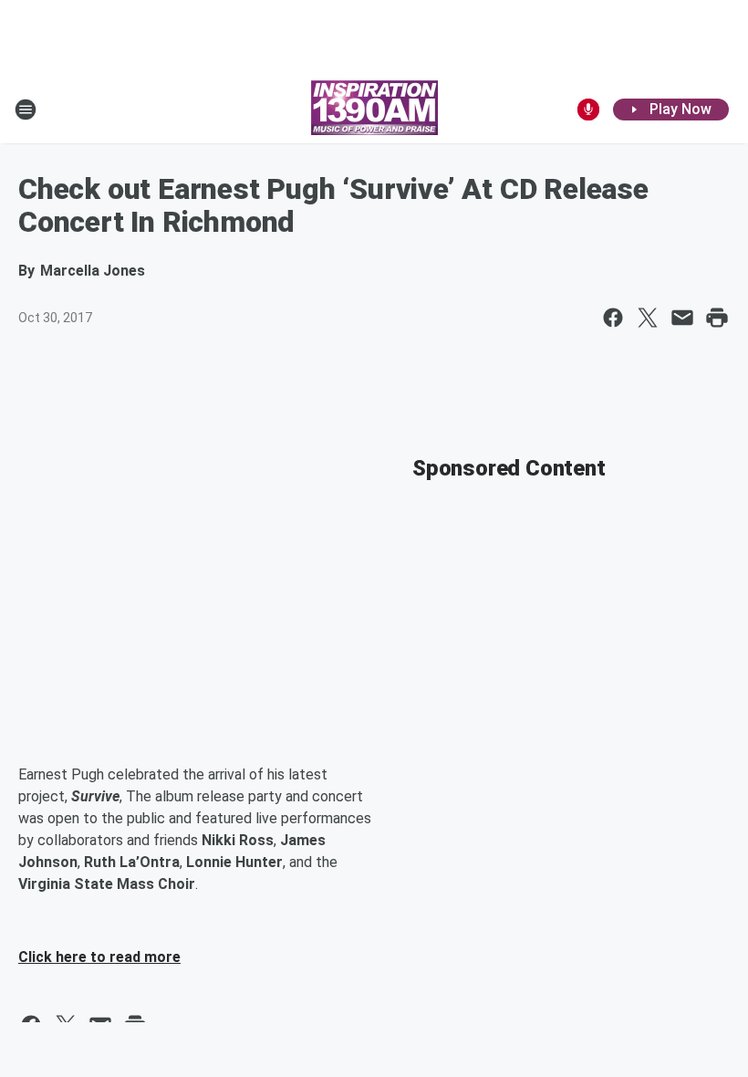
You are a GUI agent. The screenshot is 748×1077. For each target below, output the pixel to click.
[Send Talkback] (588, 109)
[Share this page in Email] (682, 317)
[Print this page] (717, 317)
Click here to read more (99, 957)
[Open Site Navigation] (25, 109)
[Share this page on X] (647, 317)
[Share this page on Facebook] (613, 317)
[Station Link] (374, 109)
